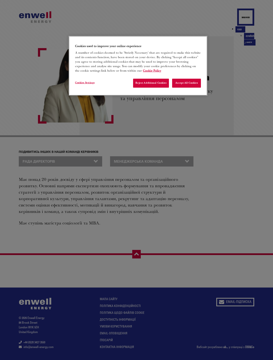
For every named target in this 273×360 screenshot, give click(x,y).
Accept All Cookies (186, 83)
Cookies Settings (84, 83)
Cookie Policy (152, 70)
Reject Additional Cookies (150, 83)
